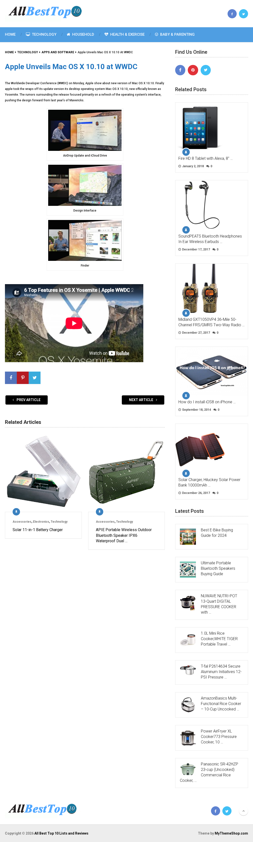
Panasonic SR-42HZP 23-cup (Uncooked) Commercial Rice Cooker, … (209, 772)
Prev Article (28, 400)
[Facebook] (180, 70)
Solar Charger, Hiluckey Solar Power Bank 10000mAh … (209, 482)
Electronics (41, 521)
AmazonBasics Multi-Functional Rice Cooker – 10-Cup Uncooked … (221, 703)
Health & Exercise (127, 34)
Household (82, 34)
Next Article (141, 400)
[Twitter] (206, 70)
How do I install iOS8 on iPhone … (207, 402)
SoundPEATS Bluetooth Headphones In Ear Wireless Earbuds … (210, 239)
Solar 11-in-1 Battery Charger (38, 529)
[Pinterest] (193, 70)
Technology (43, 34)
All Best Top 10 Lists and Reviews (61, 833)
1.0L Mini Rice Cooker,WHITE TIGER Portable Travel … (219, 639)
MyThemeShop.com (231, 833)
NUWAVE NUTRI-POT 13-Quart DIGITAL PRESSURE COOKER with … (219, 604)
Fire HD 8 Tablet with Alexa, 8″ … (205, 158)
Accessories (22, 521)
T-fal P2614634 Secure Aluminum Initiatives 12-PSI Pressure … (221, 671)
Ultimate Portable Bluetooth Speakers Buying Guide (218, 568)
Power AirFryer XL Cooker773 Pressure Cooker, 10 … (219, 736)
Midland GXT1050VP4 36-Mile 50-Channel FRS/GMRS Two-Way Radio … (211, 322)
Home (10, 34)
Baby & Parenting (177, 34)
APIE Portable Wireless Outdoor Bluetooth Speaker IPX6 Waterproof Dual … (124, 535)
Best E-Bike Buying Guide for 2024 (217, 533)
